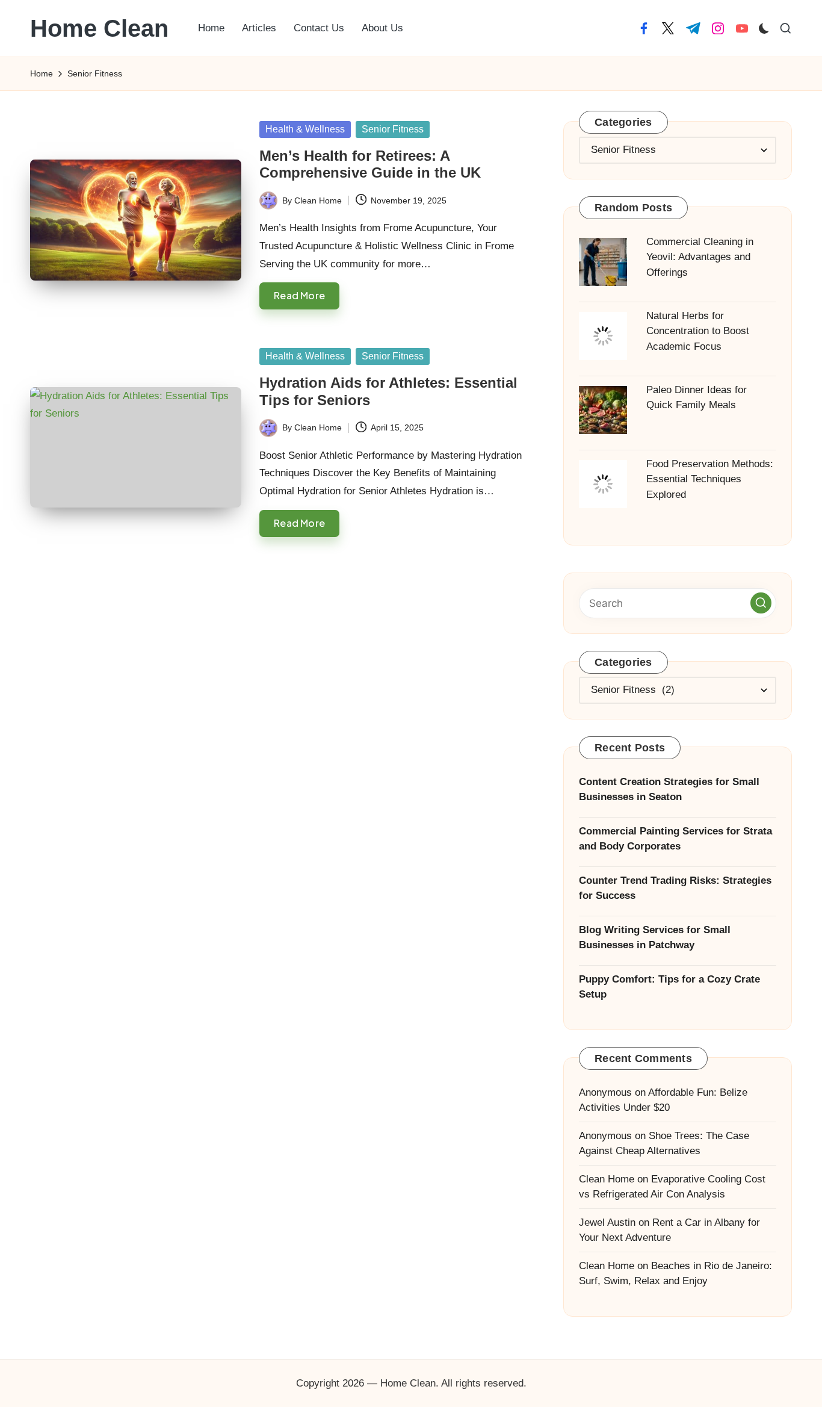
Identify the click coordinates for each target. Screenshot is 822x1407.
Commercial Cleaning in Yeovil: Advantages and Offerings (699, 257)
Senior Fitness (393, 129)
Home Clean (99, 28)
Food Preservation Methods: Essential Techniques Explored (709, 479)
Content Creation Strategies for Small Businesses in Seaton (669, 789)
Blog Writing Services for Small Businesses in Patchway (655, 937)
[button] (760, 602)
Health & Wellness (305, 129)
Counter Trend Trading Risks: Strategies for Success (675, 888)
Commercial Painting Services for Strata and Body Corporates (675, 839)
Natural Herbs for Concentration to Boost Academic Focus (697, 331)
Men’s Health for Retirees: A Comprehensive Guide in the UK (370, 164)
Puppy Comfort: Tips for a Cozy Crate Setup (669, 987)
